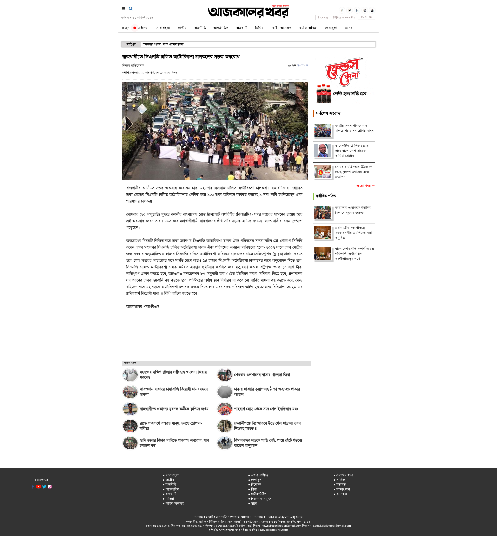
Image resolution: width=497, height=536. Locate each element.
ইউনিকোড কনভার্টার (344, 17)
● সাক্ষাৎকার (342, 489)
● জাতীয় (168, 480)
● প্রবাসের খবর (343, 475)
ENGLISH (366, 17)
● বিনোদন (254, 485)
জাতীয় (182, 28)
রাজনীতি (200, 28)
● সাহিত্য (339, 480)
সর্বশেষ (141, 28)
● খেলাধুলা (255, 480)
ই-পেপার (323, 17)
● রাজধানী (169, 494)
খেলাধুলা (331, 28)
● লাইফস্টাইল (257, 494)
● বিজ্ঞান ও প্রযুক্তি (259, 499)
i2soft (284, 530)
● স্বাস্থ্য (252, 504)
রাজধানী (241, 28)
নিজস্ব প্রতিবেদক (133, 65)
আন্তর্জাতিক (221, 28)
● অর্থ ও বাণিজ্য (258, 475)
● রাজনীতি (169, 485)
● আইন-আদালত (173, 504)
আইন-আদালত (281, 28)
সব (350, 28)
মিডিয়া (259, 28)
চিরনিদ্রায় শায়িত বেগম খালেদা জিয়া (163, 44)
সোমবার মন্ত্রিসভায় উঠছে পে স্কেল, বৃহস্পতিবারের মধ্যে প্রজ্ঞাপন (353, 172)
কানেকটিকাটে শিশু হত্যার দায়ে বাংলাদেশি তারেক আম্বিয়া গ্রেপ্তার (352, 151)
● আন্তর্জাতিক (171, 489)
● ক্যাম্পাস (340, 494)
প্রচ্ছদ (125, 28)
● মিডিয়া (168, 499)
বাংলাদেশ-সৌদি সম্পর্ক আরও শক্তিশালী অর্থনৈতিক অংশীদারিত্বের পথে (354, 253)
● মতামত (340, 485)
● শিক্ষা (252, 489)
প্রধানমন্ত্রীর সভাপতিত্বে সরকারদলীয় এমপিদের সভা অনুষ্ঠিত (353, 233)
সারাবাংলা (163, 28)
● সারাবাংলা (171, 475)
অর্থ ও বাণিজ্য (308, 28)
